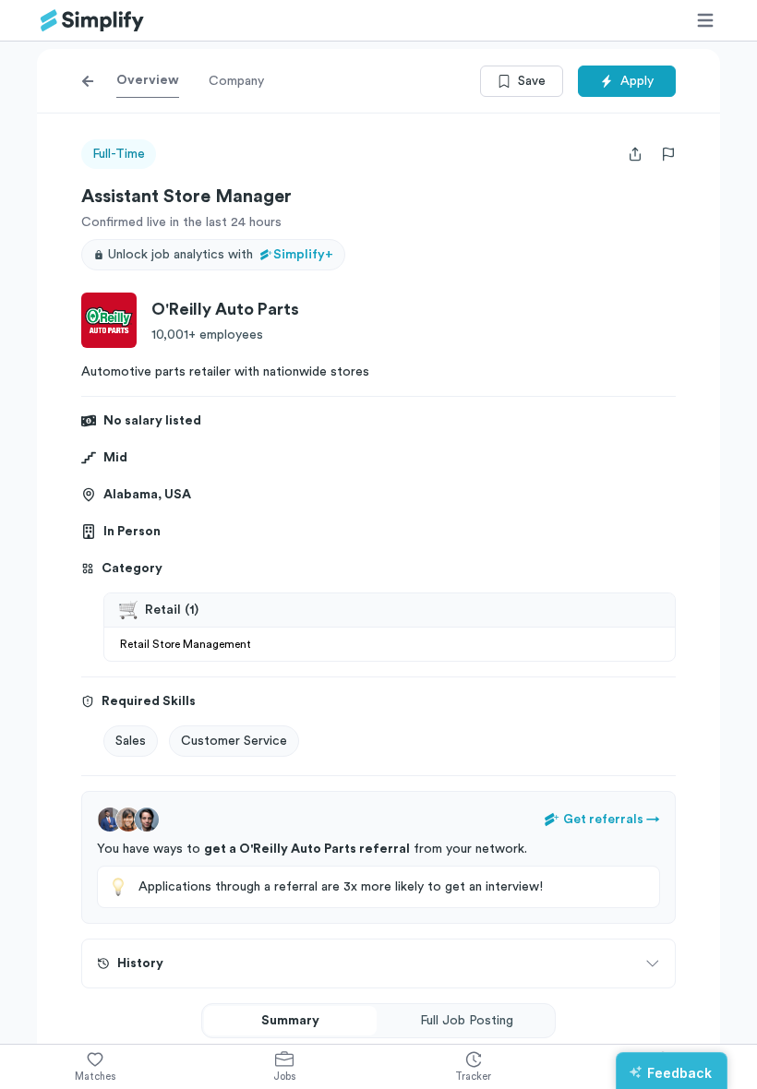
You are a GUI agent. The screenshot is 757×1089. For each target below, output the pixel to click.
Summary (290, 1020)
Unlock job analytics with (220, 254)
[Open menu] (705, 20)
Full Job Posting (466, 1020)
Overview (147, 80)
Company (236, 81)
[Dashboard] (92, 20)
